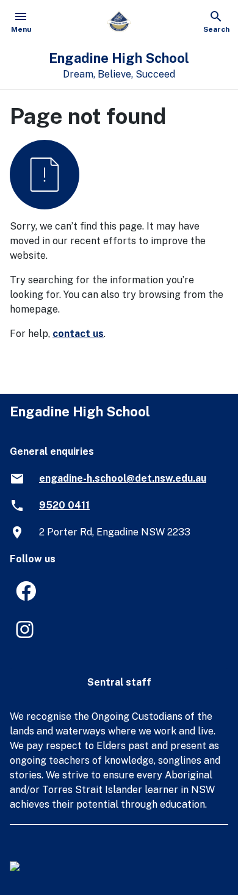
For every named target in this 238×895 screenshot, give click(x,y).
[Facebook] (21, 595)
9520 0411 (64, 505)
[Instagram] (21, 633)
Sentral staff (119, 682)
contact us (78, 333)
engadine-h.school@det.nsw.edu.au (122, 478)
